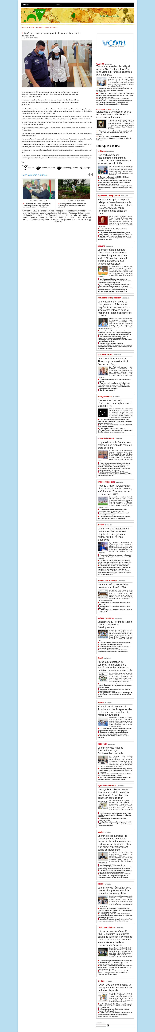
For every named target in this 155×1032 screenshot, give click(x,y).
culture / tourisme (35, 219)
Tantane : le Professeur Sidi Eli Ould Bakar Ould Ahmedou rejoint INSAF (113, 178)
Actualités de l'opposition (79, 213)
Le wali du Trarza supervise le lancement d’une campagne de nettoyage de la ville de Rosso (115, 920)
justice (66, 215)
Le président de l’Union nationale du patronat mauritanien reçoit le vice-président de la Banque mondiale (115, 815)
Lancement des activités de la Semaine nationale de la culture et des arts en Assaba (113, 651)
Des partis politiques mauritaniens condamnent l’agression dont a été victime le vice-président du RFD (115, 159)
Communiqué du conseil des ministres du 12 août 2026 (113, 586)
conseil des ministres (74, 219)
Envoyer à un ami (47, 168)
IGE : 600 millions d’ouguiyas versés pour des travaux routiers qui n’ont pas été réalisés (114, 778)
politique (59, 211)
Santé (53, 219)
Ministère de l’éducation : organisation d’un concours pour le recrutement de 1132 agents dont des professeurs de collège (115, 910)
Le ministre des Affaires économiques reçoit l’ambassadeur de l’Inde (110, 750)
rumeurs (86, 217)
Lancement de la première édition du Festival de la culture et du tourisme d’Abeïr (114, 643)
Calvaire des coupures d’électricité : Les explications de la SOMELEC (115, 403)
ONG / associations (54, 215)
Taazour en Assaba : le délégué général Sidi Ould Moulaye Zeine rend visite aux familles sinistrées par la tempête (114, 70)
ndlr (25, 219)
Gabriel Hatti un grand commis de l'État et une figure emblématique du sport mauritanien (115, 729)
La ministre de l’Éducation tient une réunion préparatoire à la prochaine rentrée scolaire (114, 890)
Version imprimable (69, 168)
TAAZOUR (57, 222)
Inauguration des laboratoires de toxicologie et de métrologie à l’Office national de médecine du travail (115, 694)
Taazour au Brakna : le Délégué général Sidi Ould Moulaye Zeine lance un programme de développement (114, 90)
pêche (46, 219)
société (35, 213)
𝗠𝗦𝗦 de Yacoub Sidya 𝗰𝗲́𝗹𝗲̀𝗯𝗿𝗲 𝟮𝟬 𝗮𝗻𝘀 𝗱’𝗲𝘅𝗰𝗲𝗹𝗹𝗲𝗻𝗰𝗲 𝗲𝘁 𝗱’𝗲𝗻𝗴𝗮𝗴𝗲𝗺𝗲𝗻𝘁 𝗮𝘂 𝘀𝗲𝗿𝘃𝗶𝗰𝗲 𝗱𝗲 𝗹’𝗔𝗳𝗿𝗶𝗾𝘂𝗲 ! (114, 138)
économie (68, 211)
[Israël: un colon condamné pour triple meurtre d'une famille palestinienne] (57, 40)
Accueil (26, 4)
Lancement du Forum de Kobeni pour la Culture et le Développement (115, 624)
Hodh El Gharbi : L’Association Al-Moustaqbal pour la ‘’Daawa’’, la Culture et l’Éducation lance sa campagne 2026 (115, 489)
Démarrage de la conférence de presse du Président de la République (113, 1010)
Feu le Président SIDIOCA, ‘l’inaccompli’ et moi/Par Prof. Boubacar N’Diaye (113, 361)
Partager (86, 168)
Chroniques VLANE (30, 211)
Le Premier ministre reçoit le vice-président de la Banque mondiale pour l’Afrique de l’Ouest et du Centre (115, 187)
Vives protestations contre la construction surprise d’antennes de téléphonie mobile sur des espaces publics (115, 685)
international (84, 215)
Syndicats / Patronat (38, 217)
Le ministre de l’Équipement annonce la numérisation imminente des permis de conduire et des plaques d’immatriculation (114, 280)
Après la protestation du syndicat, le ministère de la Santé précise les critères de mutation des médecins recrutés (115, 666)
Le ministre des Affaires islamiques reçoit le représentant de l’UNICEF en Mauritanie (114, 517)
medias (60, 219)
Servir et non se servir (107, 390)
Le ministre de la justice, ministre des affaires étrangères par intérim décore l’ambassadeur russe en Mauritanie (37, 205)
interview (27, 213)
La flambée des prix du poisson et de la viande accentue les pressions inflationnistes (115, 871)
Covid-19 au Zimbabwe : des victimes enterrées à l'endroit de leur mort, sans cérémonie (72, 205)
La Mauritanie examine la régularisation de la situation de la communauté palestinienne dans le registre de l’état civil (115, 237)
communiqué (45, 213)
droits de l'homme (59, 213)
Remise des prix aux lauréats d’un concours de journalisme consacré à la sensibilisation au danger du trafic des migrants (115, 1014)
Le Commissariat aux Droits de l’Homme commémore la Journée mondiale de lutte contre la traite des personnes (114, 473)
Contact (58, 4)
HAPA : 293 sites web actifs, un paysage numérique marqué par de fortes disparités (115, 987)
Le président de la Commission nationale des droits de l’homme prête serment (115, 445)
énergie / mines (47, 211)
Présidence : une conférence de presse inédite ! (115, 131)
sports (25, 217)
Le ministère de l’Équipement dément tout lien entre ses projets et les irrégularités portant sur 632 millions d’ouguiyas (113, 534)
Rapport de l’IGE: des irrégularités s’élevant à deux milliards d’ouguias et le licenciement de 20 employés (114, 557)
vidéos (78, 217)
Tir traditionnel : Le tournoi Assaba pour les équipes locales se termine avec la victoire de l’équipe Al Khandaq (115, 710)
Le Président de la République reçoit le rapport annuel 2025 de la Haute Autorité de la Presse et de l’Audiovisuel (115, 1005)
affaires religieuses (82, 211)
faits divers (69, 217)
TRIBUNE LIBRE (56, 217)
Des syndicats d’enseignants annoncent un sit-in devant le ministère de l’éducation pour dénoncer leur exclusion (113, 793)
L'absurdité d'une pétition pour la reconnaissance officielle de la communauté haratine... (113, 114)
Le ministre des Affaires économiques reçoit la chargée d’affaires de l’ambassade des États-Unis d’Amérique (115, 770)
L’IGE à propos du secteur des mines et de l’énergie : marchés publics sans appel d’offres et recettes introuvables (115, 421)
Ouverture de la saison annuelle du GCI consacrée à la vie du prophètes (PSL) (112, 510)
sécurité (74, 215)
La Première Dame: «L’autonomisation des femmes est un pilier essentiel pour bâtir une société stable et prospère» (113, 972)
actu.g (87, 219)
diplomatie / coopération (33, 215)
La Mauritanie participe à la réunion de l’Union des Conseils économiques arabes (114, 775)
